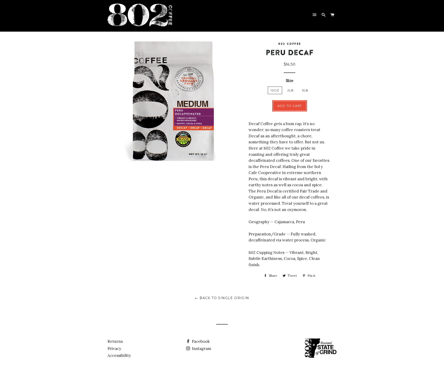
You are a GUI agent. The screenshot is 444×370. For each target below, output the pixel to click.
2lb (290, 90)
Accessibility (119, 355)
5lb (305, 90)
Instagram (201, 348)
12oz (275, 90)
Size (289, 80)
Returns (115, 341)
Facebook (200, 341)
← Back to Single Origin (222, 298)
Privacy (114, 348)
